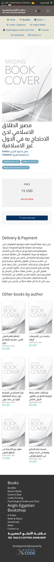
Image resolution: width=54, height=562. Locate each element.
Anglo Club (16, 5)
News (10, 525)
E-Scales (45, 30)
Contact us (36, 35)
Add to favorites (28, 218)
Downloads (18, 35)
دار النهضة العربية (21, 154)
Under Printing (15, 497)
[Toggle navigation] (48, 11)
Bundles (12, 487)
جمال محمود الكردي (19, 151)
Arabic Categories (17, 24)
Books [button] (40, 19)
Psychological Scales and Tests (19, 30)
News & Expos (15, 518)
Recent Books (15, 491)
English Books (39, 24)
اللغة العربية (45, 2)
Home (12, 19)
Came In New (14, 494)
